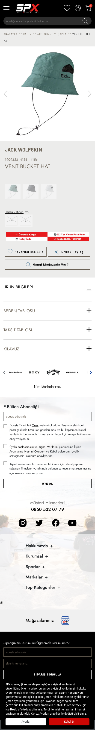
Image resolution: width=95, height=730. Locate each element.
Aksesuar (44, 34)
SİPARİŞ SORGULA (47, 674)
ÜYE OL (47, 484)
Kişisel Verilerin (48, 447)
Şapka (62, 34)
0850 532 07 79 (47, 509)
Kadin (27, 34)
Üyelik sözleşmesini (21, 447)
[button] (89, 94)
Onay (35, 425)
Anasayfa (10, 34)
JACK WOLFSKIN (23, 150)
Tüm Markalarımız (47, 386)
